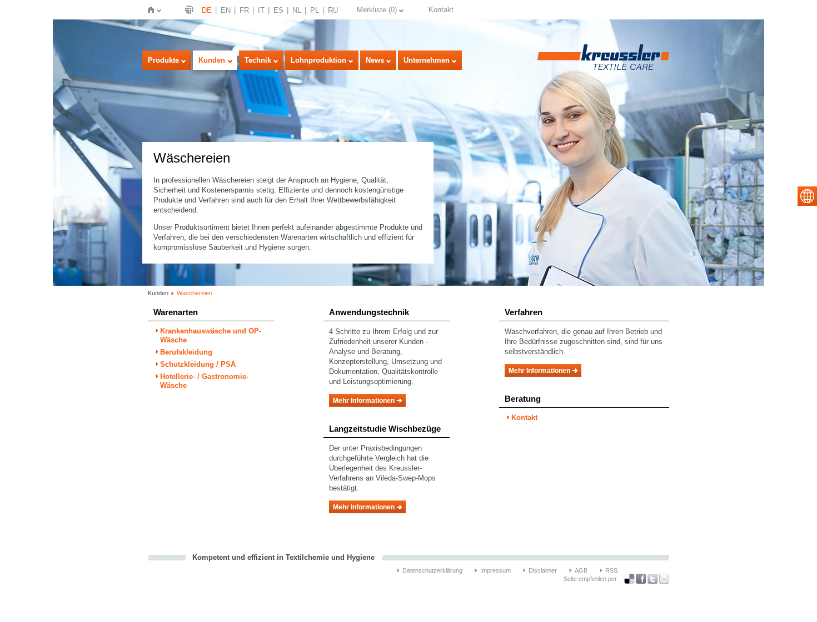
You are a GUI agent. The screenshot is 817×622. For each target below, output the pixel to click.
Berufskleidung (186, 352)
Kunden (211, 60)
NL (296, 10)
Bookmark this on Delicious (629, 579)
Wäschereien (194, 293)
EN (226, 10)
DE (207, 10)
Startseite (153, 9)
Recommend (664, 579)
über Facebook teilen (641, 579)
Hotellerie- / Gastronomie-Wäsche (204, 381)
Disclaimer (543, 570)
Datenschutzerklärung (432, 570)
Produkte (163, 60)
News (375, 60)
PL (314, 10)
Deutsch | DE (190, 9)
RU (333, 10)
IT (261, 10)
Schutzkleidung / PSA (198, 364)
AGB (581, 570)
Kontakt (441, 10)
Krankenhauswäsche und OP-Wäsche (210, 335)
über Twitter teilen (652, 579)
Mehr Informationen (364, 400)
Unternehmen (426, 60)
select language (807, 196)
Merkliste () (377, 10)
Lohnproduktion (318, 60)
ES (278, 10)
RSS (611, 570)
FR (244, 10)
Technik (258, 60)
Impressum (495, 570)
